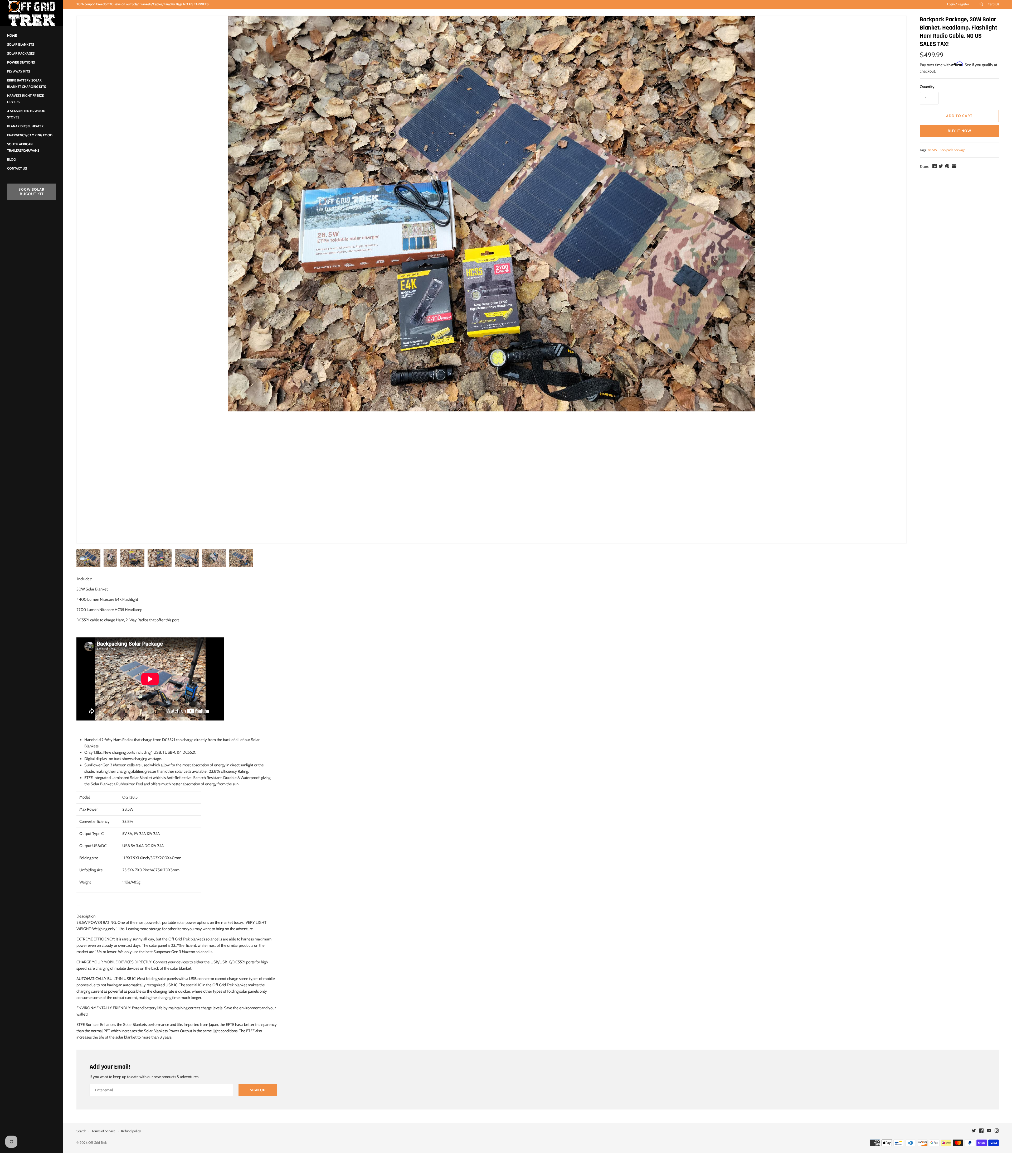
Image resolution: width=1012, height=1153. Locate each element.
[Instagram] (997, 1131)
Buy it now (959, 130)
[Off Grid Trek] (31, 13)
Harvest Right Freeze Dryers (25, 99)
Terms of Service (103, 1131)
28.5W (932, 150)
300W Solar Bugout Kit (32, 191)
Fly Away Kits (18, 71)
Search (81, 1131)
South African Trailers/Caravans (23, 147)
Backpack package (952, 150)
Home (12, 35)
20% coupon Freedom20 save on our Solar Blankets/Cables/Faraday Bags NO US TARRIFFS (142, 4)
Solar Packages (21, 53)
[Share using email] (954, 166)
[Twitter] (974, 1131)
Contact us (17, 168)
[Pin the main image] (947, 166)
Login (951, 4)
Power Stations (21, 62)
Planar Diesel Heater (25, 126)
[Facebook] (981, 1131)
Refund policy (131, 1131)
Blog (11, 159)
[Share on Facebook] (934, 166)
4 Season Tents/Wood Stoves (26, 114)
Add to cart (959, 115)
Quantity (927, 86)
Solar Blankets (20, 44)
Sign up (257, 1090)
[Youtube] (989, 1131)
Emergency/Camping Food (29, 135)
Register (963, 4)
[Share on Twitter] (941, 166)
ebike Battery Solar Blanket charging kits (26, 83)
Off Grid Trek (97, 1143)
